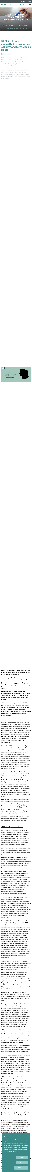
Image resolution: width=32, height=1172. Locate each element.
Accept (22, 1157)
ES (23, 4)
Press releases (23, 25)
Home (6, 25)
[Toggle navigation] (30, 4)
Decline (22, 1162)
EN (26, 4)
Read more (21, 1167)
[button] (21, 4)
